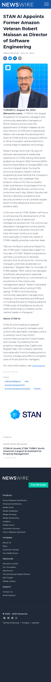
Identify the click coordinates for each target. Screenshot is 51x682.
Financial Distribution (12, 504)
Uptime (35, 623)
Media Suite (8, 507)
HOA (26, 381)
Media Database (10, 511)
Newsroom (8, 571)
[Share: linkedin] (15, 58)
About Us (7, 542)
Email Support (9, 595)
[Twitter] (8, 618)
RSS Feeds (8, 578)
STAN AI (37, 389)
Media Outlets (9, 581)
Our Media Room (10, 553)
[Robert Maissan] (25, 107)
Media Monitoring (11, 518)
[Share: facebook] (5, 58)
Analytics (7, 521)
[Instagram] (16, 618)
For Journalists (9, 567)
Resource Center (10, 563)
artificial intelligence (13, 381)
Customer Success (11, 528)
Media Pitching (9, 514)
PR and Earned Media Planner (16, 574)
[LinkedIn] (12, 618)
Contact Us (8, 592)
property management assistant (17, 389)
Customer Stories (11, 550)
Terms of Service (11, 623)
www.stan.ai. (38, 365)
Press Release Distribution (15, 500)
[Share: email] (20, 58)
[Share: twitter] (10, 58)
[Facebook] (4, 618)
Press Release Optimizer (14, 532)
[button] (46, 4)
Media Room (8, 525)
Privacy (25, 623)
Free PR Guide (38, 485)
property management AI (14, 385)
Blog (5, 546)
